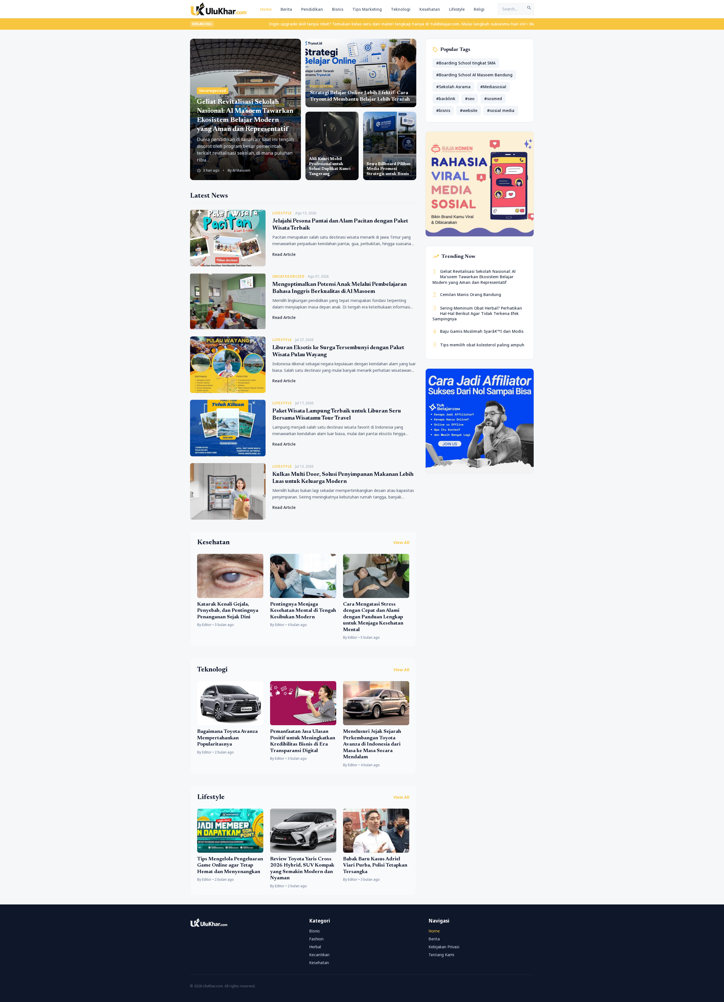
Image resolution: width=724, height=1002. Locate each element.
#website (468, 110)
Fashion (316, 938)
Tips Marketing (367, 9)
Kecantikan (319, 954)
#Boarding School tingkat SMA (465, 63)
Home (266, 9)
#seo (470, 98)
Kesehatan (429, 9)
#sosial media (500, 110)
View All (401, 542)
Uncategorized (212, 90)
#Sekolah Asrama (453, 86)
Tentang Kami (441, 954)
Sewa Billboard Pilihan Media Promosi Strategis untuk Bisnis (388, 169)
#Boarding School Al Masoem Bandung (474, 74)
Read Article (284, 254)
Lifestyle (457, 9)
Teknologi (400, 9)
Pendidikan (312, 9)
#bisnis (443, 110)
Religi (479, 9)
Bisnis (337, 9)
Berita (286, 9)
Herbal (315, 946)
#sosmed (493, 98)
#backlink (445, 98)
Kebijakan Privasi (443, 946)
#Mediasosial (493, 86)
